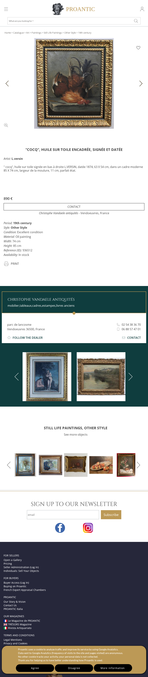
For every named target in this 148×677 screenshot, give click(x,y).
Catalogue (18, 32)
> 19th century (83, 32)
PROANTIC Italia (13, 609)
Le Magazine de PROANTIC (24, 620)
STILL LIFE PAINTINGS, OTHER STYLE (75, 427)
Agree (35, 668)
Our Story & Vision (15, 601)
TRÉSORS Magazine (20, 624)
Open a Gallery (13, 560)
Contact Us (10, 605)
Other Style (70, 32)
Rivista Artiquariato (19, 628)
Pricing (8, 563)
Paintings (36, 32)
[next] (129, 376)
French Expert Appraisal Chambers (25, 590)
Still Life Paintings (53, 32)
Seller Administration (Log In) (21, 567)
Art (27, 32)
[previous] (17, 376)
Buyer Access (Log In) (16, 582)
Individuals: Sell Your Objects (21, 571)
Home (8, 32)
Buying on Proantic (15, 586)
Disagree (74, 668)
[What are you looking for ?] (136, 21)
